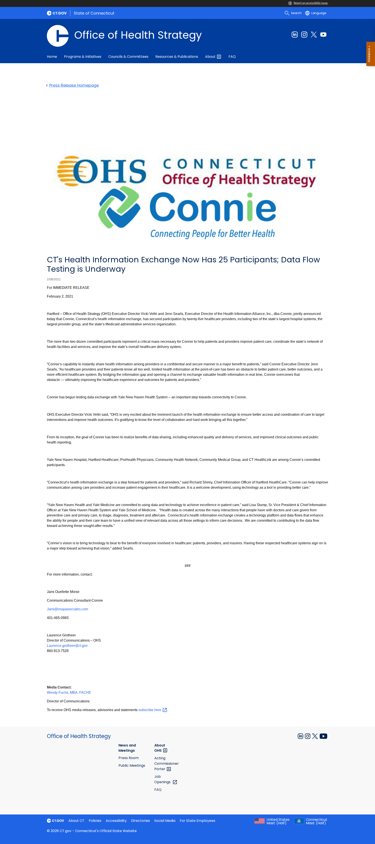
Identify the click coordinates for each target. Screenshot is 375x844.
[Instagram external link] (304, 34)
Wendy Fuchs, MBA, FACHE (69, 692)
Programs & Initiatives (82, 56)
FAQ (232, 56)
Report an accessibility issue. (311, 3)
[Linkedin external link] (295, 34)
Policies (95, 820)
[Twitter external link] (314, 34)
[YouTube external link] (323, 735)
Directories (140, 820)
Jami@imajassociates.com (67, 609)
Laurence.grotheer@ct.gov (67, 645)
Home (52, 56)
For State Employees (197, 820)
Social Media (164, 820)
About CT (76, 820)
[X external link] (315, 735)
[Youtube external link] (323, 34)
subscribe (150, 710)
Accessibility (116, 820)
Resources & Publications (176, 56)
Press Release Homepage (74, 85)
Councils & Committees (128, 56)
